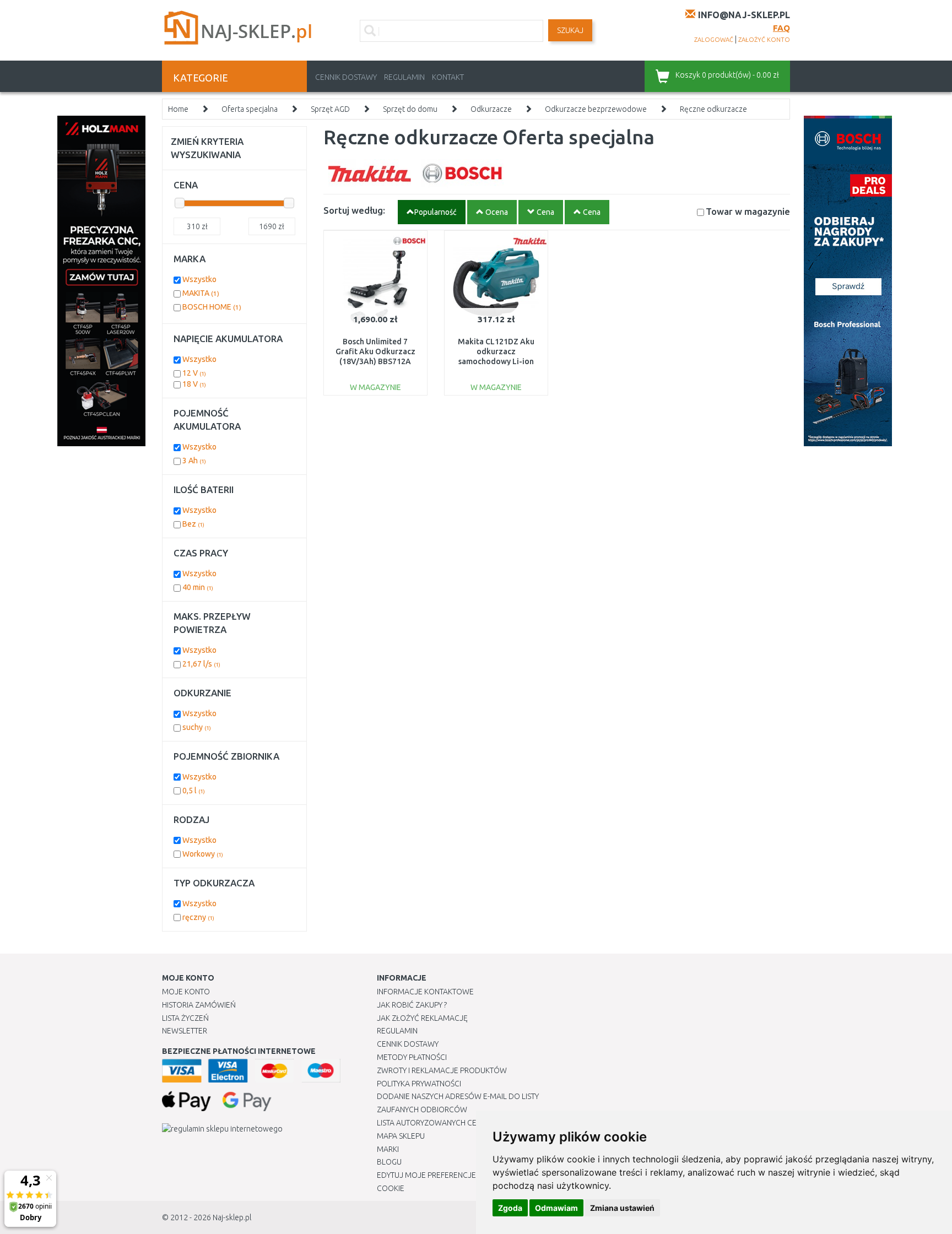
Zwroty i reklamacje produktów (442, 1070)
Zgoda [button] (510, 1208)
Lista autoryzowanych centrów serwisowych (467, 1122)
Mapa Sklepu (401, 1136)
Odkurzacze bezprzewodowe (596, 109)
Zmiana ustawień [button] (622, 1208)
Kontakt (448, 77)
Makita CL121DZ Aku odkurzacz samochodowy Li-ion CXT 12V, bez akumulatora (496, 361)
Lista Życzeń (185, 1018)
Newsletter (184, 1030)
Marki (388, 1149)
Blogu (389, 1161)
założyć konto (764, 39)
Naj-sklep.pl (232, 1217)
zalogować (713, 39)
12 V (194, 373)
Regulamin (404, 77)
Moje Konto (186, 991)
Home (178, 109)
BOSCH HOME (211, 306)
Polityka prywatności (419, 1083)
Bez (193, 523)
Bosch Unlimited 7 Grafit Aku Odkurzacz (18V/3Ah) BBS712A (375, 351)
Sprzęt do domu (410, 109)
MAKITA (200, 293)
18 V (194, 384)
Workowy (202, 853)
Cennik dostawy (346, 77)
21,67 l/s (201, 663)
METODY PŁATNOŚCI (412, 1057)
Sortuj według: (354, 210)
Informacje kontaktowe (425, 991)
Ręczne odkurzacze (713, 109)
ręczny (198, 917)
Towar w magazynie (748, 211)
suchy (196, 727)
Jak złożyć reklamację (422, 1018)
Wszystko (199, 279)
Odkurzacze (491, 109)
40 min (197, 587)
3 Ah (194, 460)
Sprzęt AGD (330, 109)
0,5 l (193, 790)
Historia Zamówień (199, 1004)
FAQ (781, 28)
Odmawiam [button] (556, 1208)
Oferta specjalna (249, 109)
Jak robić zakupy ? (412, 1004)
